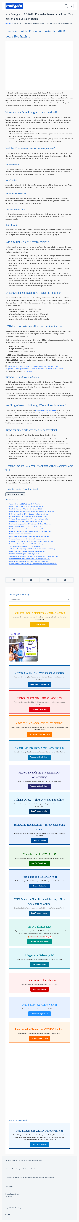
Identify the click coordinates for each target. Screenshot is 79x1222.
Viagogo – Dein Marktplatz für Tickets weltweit (20, 1169)
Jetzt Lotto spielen (39, 989)
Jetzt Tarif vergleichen (39, 863)
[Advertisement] (39, 1065)
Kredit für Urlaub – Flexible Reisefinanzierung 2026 (26, 529)
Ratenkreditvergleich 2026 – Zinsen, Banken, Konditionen (29, 514)
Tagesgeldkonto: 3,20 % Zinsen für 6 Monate (24, 504)
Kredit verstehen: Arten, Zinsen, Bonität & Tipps (25, 526)
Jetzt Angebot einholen (39, 913)
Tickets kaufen (9, 1186)
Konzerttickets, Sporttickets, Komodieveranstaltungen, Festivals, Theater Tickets (29, 1177)
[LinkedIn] (65, 580)
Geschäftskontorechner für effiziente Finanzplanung (27, 539)
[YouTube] (9, 1214)
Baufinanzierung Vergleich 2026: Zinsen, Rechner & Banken (30, 524)
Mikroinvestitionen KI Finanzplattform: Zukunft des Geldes (29, 536)
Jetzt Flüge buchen (40, 964)
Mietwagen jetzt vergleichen (39, 734)
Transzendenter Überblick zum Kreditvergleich (25, 546)
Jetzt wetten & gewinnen (39, 1014)
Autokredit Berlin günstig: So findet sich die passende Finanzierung (32, 549)
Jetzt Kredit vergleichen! (15, 494)
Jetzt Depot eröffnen (39, 1144)
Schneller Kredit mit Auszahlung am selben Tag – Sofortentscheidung (33, 564)
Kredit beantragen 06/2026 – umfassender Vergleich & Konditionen (32, 511)
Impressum (8, 1196)
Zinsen (49, 413)
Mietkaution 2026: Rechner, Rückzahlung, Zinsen (26, 521)
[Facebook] (14, 580)
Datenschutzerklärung (12, 1194)
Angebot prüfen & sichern (39, 757)
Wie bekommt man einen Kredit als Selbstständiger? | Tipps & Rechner (33, 556)
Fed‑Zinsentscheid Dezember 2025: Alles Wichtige (26, 544)
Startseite (9, 23)
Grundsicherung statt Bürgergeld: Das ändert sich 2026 (28, 516)
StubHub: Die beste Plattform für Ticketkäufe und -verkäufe (23, 1160)
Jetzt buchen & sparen (39, 1038)
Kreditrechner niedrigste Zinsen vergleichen (24, 554)
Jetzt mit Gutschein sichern (39, 942)
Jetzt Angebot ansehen (39, 811)
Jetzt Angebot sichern (39, 886)
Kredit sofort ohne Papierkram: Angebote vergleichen (27, 551)
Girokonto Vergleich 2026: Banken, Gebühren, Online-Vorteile (30, 531)
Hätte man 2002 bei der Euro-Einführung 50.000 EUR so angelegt (31, 541)
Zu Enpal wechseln (39, 624)
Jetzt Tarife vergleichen (39, 709)
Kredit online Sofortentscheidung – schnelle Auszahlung (28, 561)
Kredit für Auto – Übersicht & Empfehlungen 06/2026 (27, 506)
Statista (29, 371)
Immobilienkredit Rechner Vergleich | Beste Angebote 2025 (29, 559)
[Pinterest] (48, 580)
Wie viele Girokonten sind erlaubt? (21, 534)
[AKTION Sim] (23, 647)
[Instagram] (6, 1214)
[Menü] (72, 6)
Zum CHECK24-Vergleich (39, 684)
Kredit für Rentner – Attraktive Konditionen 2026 (25, 509)
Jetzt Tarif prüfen (39, 840)
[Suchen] (66, 5)
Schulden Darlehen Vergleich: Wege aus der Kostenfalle (28, 519)
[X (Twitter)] (31, 580)
